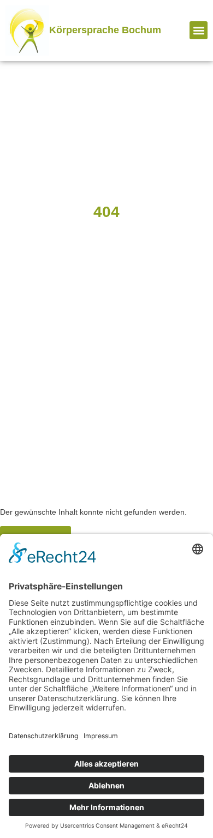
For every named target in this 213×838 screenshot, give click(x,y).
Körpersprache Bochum (105, 30)
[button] (199, 30)
